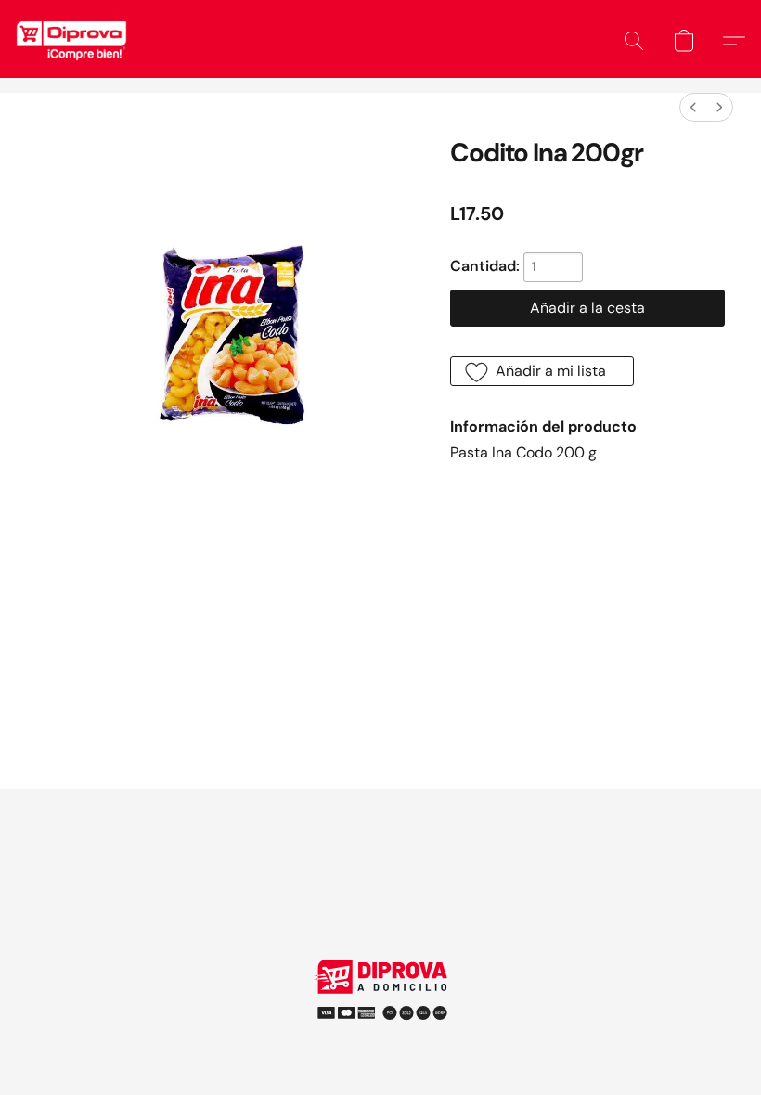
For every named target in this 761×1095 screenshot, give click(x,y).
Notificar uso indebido (380, 1007)
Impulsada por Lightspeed (381, 1039)
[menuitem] (693, 107)
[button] (71, 41)
